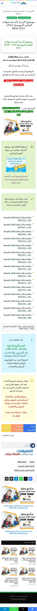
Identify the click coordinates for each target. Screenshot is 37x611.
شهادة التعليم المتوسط (25, 466)
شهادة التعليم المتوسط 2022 (23, 470)
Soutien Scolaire (18, 598)
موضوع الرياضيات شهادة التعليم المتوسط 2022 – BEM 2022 (29, 579)
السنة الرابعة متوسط (24, 18)
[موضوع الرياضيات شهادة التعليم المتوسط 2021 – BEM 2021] (27, 551)
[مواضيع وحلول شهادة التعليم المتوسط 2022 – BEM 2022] (9, 551)
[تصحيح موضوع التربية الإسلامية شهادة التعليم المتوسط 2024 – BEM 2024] (9, 571)
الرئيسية (29, 11)
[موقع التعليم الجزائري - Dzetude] (18, 3)
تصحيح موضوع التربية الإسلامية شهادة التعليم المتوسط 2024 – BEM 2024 (11, 580)
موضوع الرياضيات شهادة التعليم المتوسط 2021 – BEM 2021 (29, 559)
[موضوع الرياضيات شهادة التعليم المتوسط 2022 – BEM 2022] (27, 571)
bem (31, 462)
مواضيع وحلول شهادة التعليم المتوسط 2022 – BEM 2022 (10, 559)
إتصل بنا (16, 416)
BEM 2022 (21, 462)
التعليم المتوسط (19, 11)
